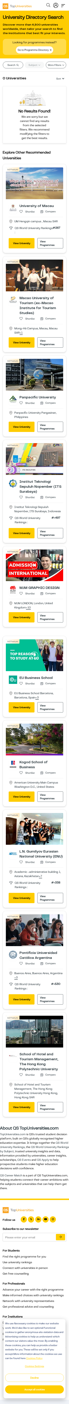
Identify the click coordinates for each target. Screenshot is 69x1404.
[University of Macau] (13, 207)
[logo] (17, 5)
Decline (34, 1377)
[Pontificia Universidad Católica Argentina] (13, 954)
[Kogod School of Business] (13, 764)
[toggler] (63, 4)
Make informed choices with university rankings (33, 1295)
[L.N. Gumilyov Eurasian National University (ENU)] (13, 853)
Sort (58, 78)
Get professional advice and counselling (28, 1306)
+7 (40, 876)
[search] (48, 5)
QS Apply (43, 1160)
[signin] (56, 4)
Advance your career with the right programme (33, 1289)
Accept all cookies (34, 1389)
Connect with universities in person (25, 1268)
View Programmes (47, 243)
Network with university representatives (28, 1301)
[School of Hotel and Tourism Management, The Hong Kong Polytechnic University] (13, 1056)
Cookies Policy (34, 1358)
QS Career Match (11, 1175)
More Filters (55, 65)
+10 (28, 608)
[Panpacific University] (13, 399)
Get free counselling (16, 1273)
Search (11, 65)
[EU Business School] (13, 679)
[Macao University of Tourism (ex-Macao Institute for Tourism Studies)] (13, 299)
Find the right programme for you (24, 1256)
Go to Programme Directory (33, 49)
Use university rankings (17, 1262)
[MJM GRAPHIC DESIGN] (13, 589)
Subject (33, 65)
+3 (37, 698)
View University (21, 243)
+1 (21, 333)
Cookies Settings (34, 1366)
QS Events (24, 1160)
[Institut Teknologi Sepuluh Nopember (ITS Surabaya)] (13, 483)
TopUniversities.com (13, 1134)
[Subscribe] (60, 1237)
